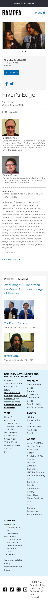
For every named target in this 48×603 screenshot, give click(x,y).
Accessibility (10, 435)
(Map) (7, 389)
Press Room (33, 495)
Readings (31, 433)
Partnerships (33, 511)
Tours (30, 423)
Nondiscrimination (13, 566)
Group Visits (10, 439)
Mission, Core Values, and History (34, 449)
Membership (10, 536)
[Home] (14, 13)
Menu (39, 12)
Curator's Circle (14, 539)
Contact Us (9, 399)
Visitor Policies (11, 442)
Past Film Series (35, 407)
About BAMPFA (35, 443)
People (30, 485)
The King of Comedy (15, 323)
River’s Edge (11, 356)
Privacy (8, 570)
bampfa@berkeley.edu (15, 395)
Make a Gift (10, 524)
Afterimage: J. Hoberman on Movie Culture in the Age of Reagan (24, 289)
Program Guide (34, 514)
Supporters (9, 554)
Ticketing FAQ (13, 423)
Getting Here (10, 432)
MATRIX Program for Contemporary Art (36, 475)
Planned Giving (13, 533)
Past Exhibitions (35, 404)
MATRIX (31, 462)
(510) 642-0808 (12, 392)
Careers (31, 508)
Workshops (33, 430)
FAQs (30, 505)
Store (7, 452)
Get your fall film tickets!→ (24, 3)
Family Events (34, 427)
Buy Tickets (12, 72)
